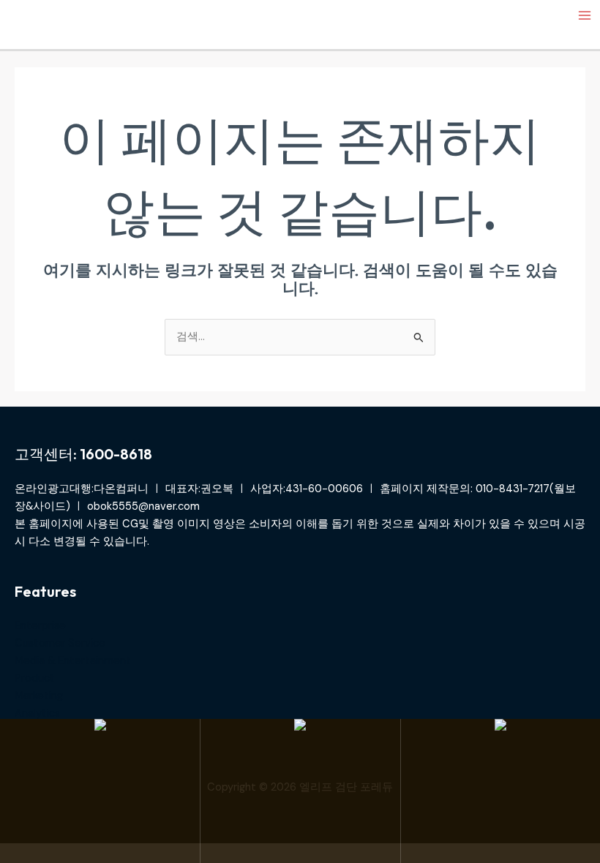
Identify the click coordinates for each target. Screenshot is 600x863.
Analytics (37, 713)
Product (35, 678)
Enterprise (40, 626)
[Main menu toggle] (584, 15)
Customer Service (60, 643)
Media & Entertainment (73, 661)
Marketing (39, 696)
